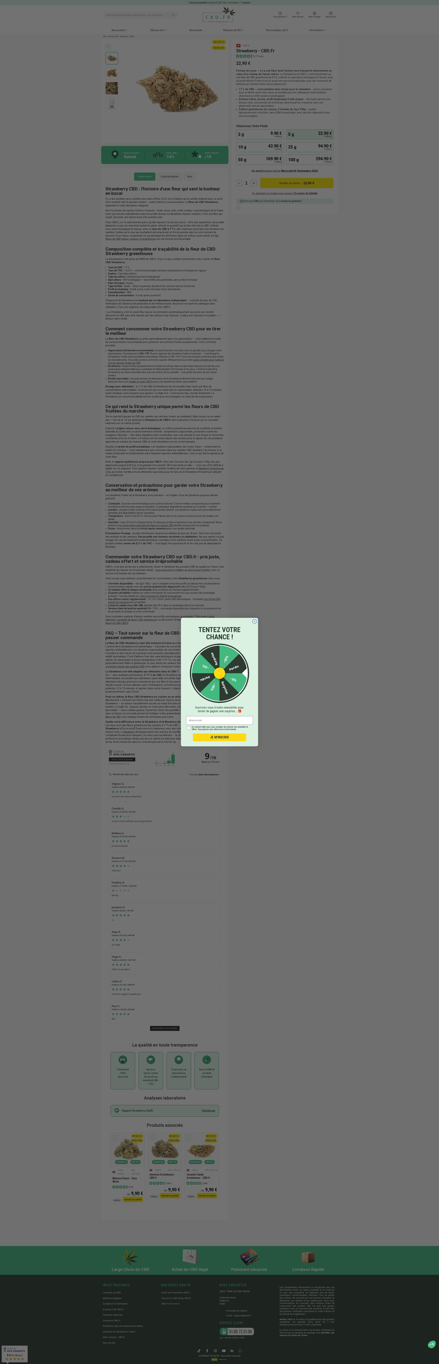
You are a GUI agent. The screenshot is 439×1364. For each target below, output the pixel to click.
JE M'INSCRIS (219, 737)
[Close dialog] (254, 621)
